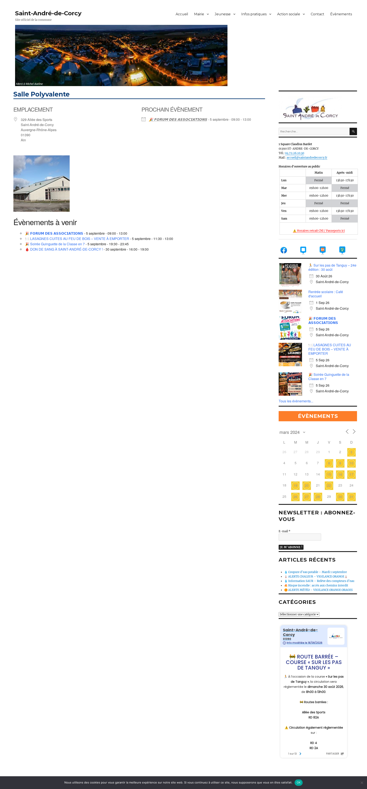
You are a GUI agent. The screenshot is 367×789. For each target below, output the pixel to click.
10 (351, 463)
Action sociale (288, 14)
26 (295, 496)
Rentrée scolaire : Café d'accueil (325, 293)
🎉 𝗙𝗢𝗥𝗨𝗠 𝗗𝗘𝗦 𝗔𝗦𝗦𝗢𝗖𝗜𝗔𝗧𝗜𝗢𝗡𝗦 (178, 119)
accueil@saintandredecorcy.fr (307, 157)
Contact (317, 14)
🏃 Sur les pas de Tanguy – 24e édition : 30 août (332, 267)
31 (351, 496)
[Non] (362, 782)
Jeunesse (223, 14)
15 (329, 474)
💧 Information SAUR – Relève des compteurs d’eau (319, 581)
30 (340, 496)
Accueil (182, 14)
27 (307, 496)
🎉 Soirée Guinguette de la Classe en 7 (55, 243)
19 (295, 485)
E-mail (284, 531)
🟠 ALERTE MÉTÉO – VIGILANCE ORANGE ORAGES (318, 590)
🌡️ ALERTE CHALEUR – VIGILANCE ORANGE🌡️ (316, 576)
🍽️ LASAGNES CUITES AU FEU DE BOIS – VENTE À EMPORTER (77, 238)
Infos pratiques (254, 14)
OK (299, 782)
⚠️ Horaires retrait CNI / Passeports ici (319, 231)
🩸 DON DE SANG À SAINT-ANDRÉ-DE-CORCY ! (64, 249)
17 (351, 474)
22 (329, 485)
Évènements (341, 14)
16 (340, 474)
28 (318, 496)
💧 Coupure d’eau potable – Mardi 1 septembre (315, 572)
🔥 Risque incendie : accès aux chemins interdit (316, 585)
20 (307, 485)
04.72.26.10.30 (294, 153)
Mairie (199, 14)
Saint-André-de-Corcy (48, 13)
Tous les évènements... (296, 401)
